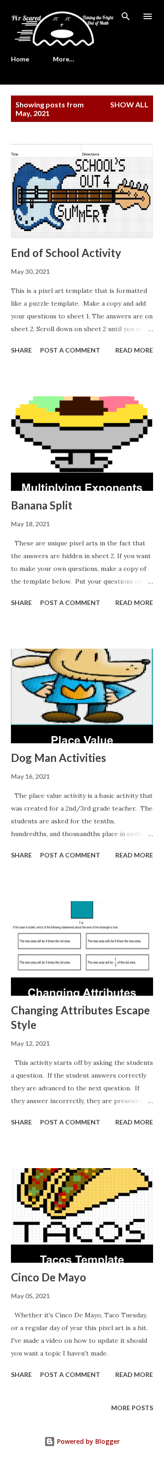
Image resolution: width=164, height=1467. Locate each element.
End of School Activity (66, 252)
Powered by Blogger (87, 1441)
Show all (129, 104)
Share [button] (21, 350)
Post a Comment (70, 350)
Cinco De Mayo (48, 1277)
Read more (134, 350)
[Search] (125, 16)
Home (20, 59)
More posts (132, 1408)
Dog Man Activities (58, 757)
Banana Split (41, 505)
